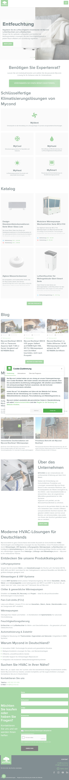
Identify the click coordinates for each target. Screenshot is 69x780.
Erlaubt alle (52, 410)
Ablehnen (36, 410)
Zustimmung (10, 373)
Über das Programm (35, 373)
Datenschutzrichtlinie (22, 402)
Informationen (22, 373)
